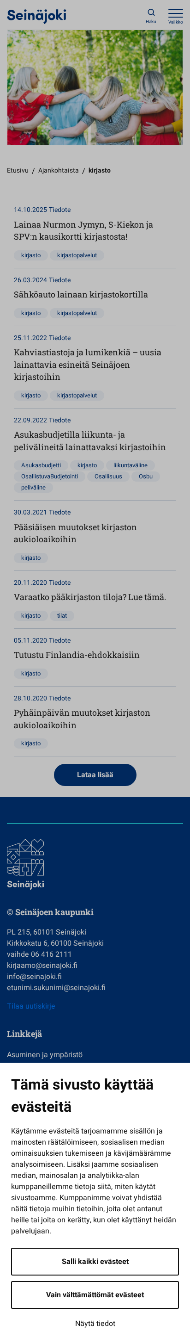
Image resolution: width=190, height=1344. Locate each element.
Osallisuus (108, 476)
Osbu (146, 476)
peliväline (33, 487)
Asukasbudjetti (41, 465)
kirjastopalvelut (77, 255)
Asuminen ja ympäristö (45, 1054)
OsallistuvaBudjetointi (49, 476)
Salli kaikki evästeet (95, 1261)
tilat (62, 615)
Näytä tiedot (95, 1323)
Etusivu (18, 170)
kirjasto (31, 255)
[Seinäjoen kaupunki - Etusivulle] (36, 16)
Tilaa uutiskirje (31, 1006)
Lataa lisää (95, 774)
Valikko (175, 22)
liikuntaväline (130, 465)
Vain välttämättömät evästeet (95, 1295)
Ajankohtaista (58, 170)
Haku (151, 22)
